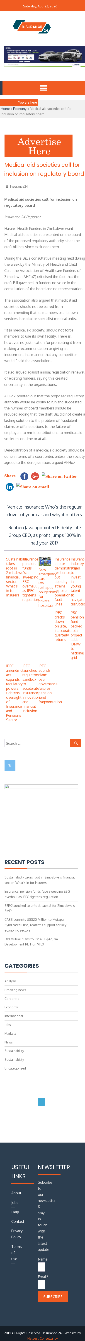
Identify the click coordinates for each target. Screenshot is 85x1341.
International (14, 1016)
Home (5, 109)
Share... (11, 475)
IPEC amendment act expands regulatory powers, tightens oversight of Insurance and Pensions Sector (16, 693)
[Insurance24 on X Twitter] (10, 765)
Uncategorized (15, 1068)
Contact (17, 1221)
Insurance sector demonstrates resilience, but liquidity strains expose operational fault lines (66, 581)
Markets (10, 1033)
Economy (20, 109)
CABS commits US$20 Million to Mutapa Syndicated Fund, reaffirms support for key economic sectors (35, 925)
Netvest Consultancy (42, 1338)
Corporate (12, 999)
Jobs (8, 1025)
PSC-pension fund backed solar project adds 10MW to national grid (77, 635)
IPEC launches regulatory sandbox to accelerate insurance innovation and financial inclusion (31, 688)
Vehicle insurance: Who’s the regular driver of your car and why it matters (44, 510)
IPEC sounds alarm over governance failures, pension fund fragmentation (50, 684)
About (16, 1193)
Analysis (11, 981)
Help (15, 1212)
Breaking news (15, 990)
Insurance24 (18, 186)
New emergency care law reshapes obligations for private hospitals (48, 587)
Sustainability (14, 1051)
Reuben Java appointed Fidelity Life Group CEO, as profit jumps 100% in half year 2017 (44, 535)
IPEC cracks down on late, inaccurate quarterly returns (63, 626)
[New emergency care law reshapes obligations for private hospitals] (45, 565)
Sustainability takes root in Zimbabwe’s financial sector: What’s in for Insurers (17, 577)
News (9, 1042)
